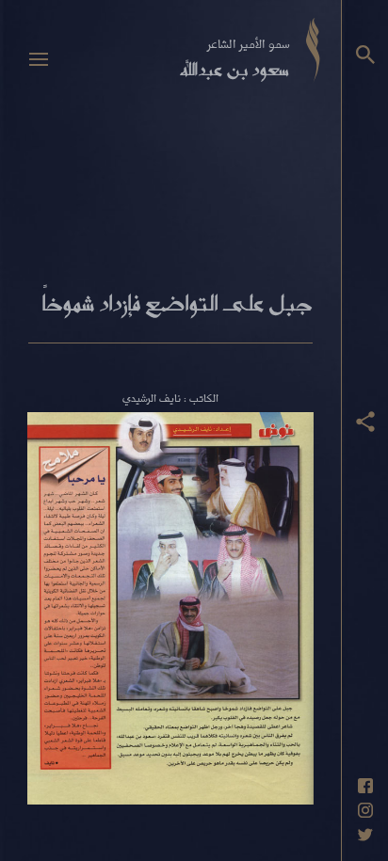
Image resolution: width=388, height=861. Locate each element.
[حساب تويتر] (365, 834)
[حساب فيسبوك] (365, 785)
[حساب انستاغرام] (365, 810)
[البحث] (365, 54)
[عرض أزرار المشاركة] (365, 421)
